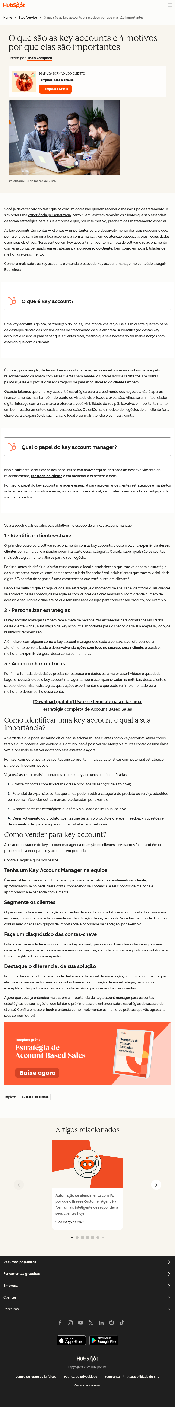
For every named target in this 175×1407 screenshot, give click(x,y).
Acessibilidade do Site (143, 1377)
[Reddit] (111, 1324)
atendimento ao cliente (127, 880)
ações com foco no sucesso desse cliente (110, 648)
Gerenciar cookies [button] (87, 1385)
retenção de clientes (98, 845)
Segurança (112, 1377)
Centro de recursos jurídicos (36, 1377)
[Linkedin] (101, 1324)
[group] (87, 1185)
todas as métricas (128, 680)
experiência (32, 654)
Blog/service (28, 17)
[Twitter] (91, 1324)
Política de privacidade (80, 1377)
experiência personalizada (49, 215)
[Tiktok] (122, 1324)
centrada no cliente (46, 476)
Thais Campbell (39, 58)
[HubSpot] (87, 1359)
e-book (48, 1010)
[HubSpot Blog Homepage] (14, 5)
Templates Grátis (55, 89)
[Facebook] (60, 1324)
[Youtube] (80, 1324)
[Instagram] (70, 1324)
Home (7, 17)
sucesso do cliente (97, 248)
